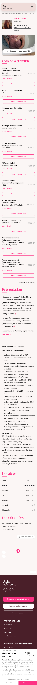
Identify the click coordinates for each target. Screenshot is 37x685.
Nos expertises (8, 647)
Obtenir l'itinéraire (27, 537)
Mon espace (20, 613)
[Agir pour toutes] (7, 7)
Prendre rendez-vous (18, 84)
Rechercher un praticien (15, 14)
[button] (4, 552)
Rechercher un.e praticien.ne (20, 599)
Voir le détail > (7, 79)
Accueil (4, 14)
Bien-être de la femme (11, 636)
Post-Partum (8, 632)
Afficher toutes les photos (16, 51)
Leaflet (33, 572)
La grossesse (8, 625)
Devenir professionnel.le (20, 606)
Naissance (7, 628)
